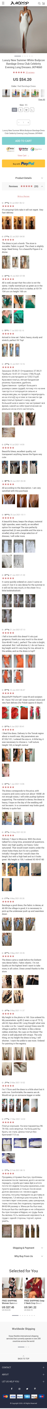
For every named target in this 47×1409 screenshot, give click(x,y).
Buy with (16, 164)
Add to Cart (23, 141)
